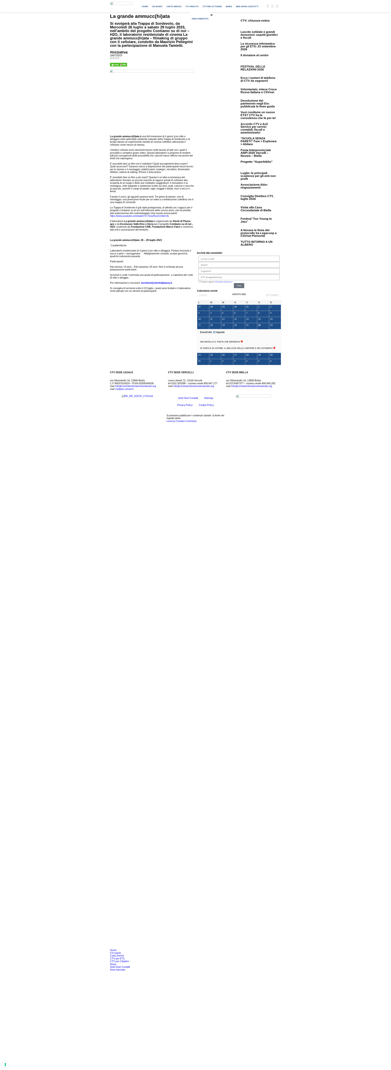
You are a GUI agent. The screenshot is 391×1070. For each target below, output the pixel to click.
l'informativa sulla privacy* (224, 282)
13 (235, 319)
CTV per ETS (191, 6)
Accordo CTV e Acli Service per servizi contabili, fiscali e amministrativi (254, 128)
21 (247, 325)
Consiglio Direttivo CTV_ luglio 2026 (258, 197)
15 (259, 319)
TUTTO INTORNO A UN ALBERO (256, 243)
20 (235, 325)
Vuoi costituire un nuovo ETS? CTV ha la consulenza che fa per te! (258, 115)
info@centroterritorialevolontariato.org (135, 386)
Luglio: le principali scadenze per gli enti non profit (258, 175)
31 (247, 307)
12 (223, 319)
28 (211, 307)
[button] (282, 6)
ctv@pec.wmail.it (124, 389)
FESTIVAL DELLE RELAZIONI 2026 (253, 68)
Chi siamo (157, 6)
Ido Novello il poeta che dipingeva (220, 342)
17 (199, 325)
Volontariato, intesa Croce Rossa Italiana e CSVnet (259, 91)
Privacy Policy (185, 405)
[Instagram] (277, 6)
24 (199, 355)
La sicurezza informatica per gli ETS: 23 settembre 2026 (258, 46)
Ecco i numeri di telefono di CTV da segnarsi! (258, 79)
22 (259, 325)
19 (223, 325)
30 (235, 307)
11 (211, 319)
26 (223, 355)
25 (211, 355)
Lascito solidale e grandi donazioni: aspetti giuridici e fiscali (259, 34)
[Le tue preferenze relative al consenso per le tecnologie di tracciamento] (5, 1065)
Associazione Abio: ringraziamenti (254, 186)
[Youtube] (272, 6)
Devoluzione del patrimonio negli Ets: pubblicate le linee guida (258, 103)
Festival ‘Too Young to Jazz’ (256, 220)
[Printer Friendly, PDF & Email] (118, 65)
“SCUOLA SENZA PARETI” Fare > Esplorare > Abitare (259, 141)
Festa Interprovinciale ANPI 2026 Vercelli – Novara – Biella (256, 152)
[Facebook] (268, 6)
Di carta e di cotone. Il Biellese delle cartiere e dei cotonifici (236, 348)
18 (211, 325)
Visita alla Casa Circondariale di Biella (256, 209)
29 (223, 307)
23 (271, 325)
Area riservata (200, 19)
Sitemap (208, 398)
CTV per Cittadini (212, 6)
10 (199, 319)
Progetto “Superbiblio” (257, 161)
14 (247, 319)
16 (271, 319)
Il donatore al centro (255, 55)
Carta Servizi (173, 6)
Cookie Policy (206, 405)
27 (199, 307)
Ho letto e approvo (217, 282)
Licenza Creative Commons (181, 421)
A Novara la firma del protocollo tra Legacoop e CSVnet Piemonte (259, 233)
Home (145, 6)
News (229, 6)
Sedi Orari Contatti (247, 6)
